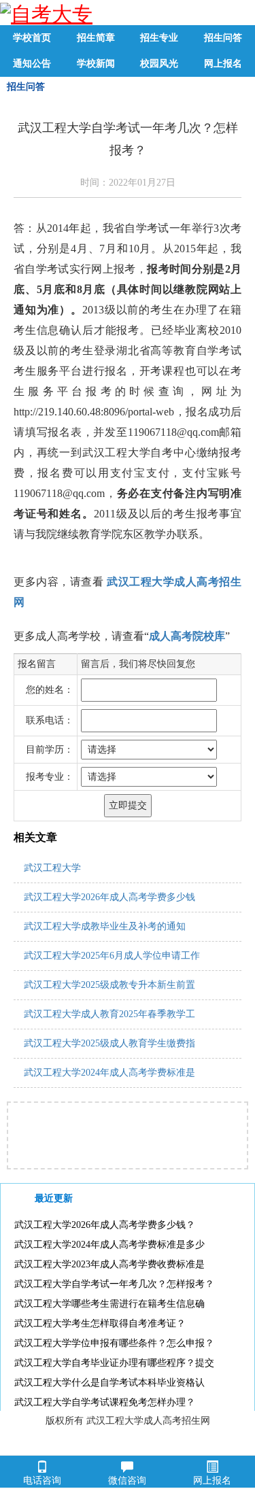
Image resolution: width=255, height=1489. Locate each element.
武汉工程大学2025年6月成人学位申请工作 (112, 956)
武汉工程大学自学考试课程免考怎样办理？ (104, 1402)
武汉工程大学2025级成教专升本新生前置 (109, 985)
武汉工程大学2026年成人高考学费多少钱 (109, 897)
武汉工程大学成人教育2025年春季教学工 (109, 1014)
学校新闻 (96, 63)
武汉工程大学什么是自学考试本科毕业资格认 (109, 1382)
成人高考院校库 (187, 636)
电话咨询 (42, 1480)
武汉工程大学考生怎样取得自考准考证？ (100, 1323)
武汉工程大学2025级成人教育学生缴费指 (109, 1043)
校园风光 (159, 63)
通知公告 (32, 63)
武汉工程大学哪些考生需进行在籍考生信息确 (109, 1304)
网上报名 (223, 63)
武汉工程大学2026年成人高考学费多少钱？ (104, 1225)
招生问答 (223, 38)
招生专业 (159, 38)
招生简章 (96, 38)
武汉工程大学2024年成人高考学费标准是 (109, 1072)
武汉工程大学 (52, 868)
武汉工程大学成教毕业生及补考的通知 (105, 926)
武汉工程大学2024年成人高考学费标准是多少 (109, 1244)
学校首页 (32, 38)
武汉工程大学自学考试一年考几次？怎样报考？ (114, 1284)
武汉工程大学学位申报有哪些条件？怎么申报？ (114, 1343)
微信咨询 (127, 1480)
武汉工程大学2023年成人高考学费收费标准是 (109, 1264)
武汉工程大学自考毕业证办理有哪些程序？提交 (114, 1363)
